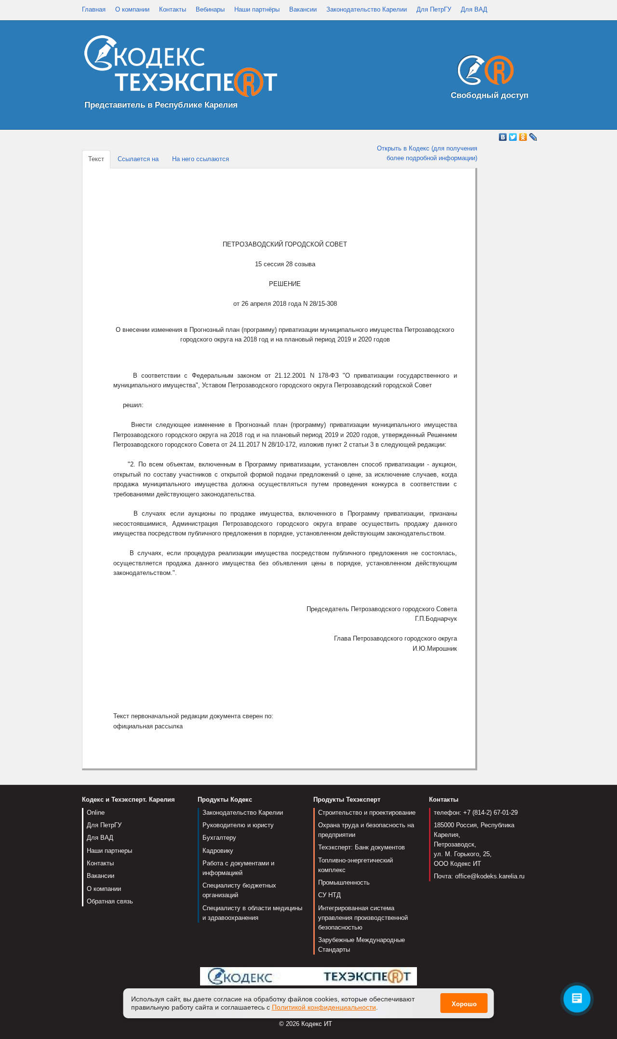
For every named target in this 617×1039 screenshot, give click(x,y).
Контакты (172, 9)
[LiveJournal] (533, 137)
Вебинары (210, 9)
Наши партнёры (257, 9)
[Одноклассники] (523, 137)
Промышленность (344, 882)
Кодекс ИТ (316, 1023)
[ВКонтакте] (503, 137)
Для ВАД (474, 9)
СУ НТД (329, 895)
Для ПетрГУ (433, 9)
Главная (94, 9)
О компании (132, 9)
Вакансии (303, 9)
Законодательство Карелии (366, 9)
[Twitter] (513, 137)
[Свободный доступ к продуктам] (483, 72)
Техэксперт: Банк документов (361, 847)
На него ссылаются (200, 159)
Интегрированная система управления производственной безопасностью (363, 917)
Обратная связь (110, 901)
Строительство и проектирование (367, 812)
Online (96, 812)
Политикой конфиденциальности (324, 1007)
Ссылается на (138, 159)
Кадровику (217, 850)
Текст (96, 159)
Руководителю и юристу (238, 825)
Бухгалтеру (219, 837)
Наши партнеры (109, 850)
